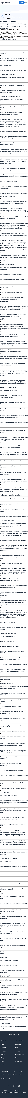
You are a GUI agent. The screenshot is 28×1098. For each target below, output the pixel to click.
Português (21, 1074)
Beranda (3, 1040)
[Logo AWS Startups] (5, 2)
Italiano (15, 1074)
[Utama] (26, 2)
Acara (2, 1044)
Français (9, 1074)
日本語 (3, 1078)
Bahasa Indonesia (5, 1071)
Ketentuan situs (19, 1051)
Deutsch (14, 1071)
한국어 (8, 1078)
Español (3, 1074)
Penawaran (18, 1044)
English (20, 1071)
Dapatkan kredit (19, 1040)
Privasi (16, 1047)
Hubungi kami (18, 1061)
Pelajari (3, 1054)
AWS (16, 1058)
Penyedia (3, 1064)
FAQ (2, 1061)
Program (3, 1051)
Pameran (3, 1047)
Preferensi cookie (19, 1054)
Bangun (3, 1058)
